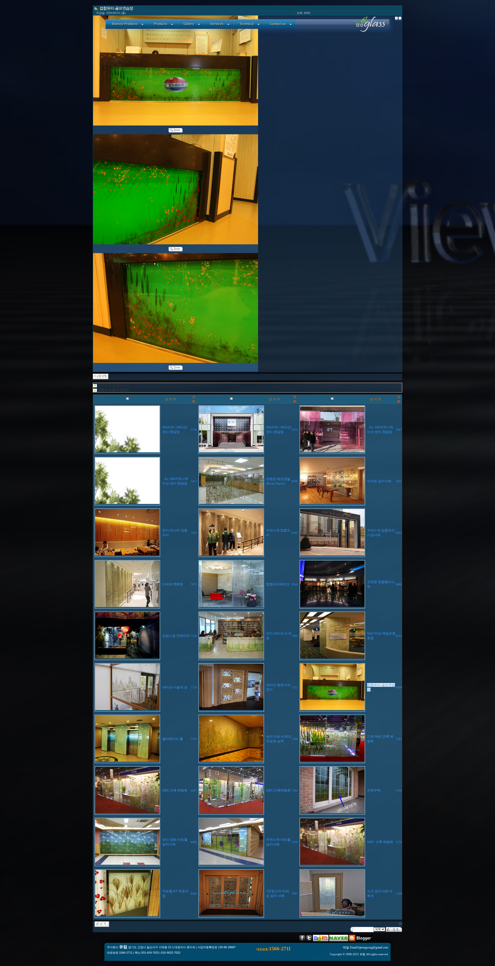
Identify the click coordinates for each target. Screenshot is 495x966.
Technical (247, 24)
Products (160, 24)
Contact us (278, 24)
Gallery (189, 24)
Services (217, 24)
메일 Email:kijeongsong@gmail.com (365, 947)
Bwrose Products (125, 24)
